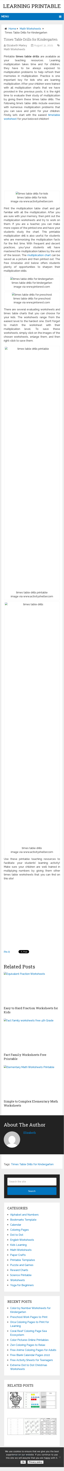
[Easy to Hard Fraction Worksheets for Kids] (32, 988)
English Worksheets (22, 1239)
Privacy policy (35, 1462)
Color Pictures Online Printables (29, 1339)
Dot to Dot (16, 1234)
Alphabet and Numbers (24, 1214)
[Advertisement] (32, 156)
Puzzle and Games (21, 1265)
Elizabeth (29, 1132)
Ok (23, 1462)
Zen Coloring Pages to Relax (27, 1345)
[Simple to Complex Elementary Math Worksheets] (32, 1081)
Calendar (15, 1224)
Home (12, 28)
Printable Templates (22, 1260)
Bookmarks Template (23, 1219)
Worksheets (17, 1280)
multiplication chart (39, 255)
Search (32, 1191)
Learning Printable (32, 5)
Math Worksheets (30, 28)
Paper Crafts (18, 1255)
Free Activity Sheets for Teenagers (31, 1360)
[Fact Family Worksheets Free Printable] (32, 1035)
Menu (5, 16)
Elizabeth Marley (17, 45)
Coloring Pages (19, 1229)
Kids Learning (18, 1244)
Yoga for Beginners (22, 1285)
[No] (59, 1457)
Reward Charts (19, 1270)
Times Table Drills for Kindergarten (32, 1164)
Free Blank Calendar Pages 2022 (30, 1355)
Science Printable (21, 1275)
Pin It (7, 951)
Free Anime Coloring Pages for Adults (33, 1350)
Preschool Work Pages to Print (28, 1317)
